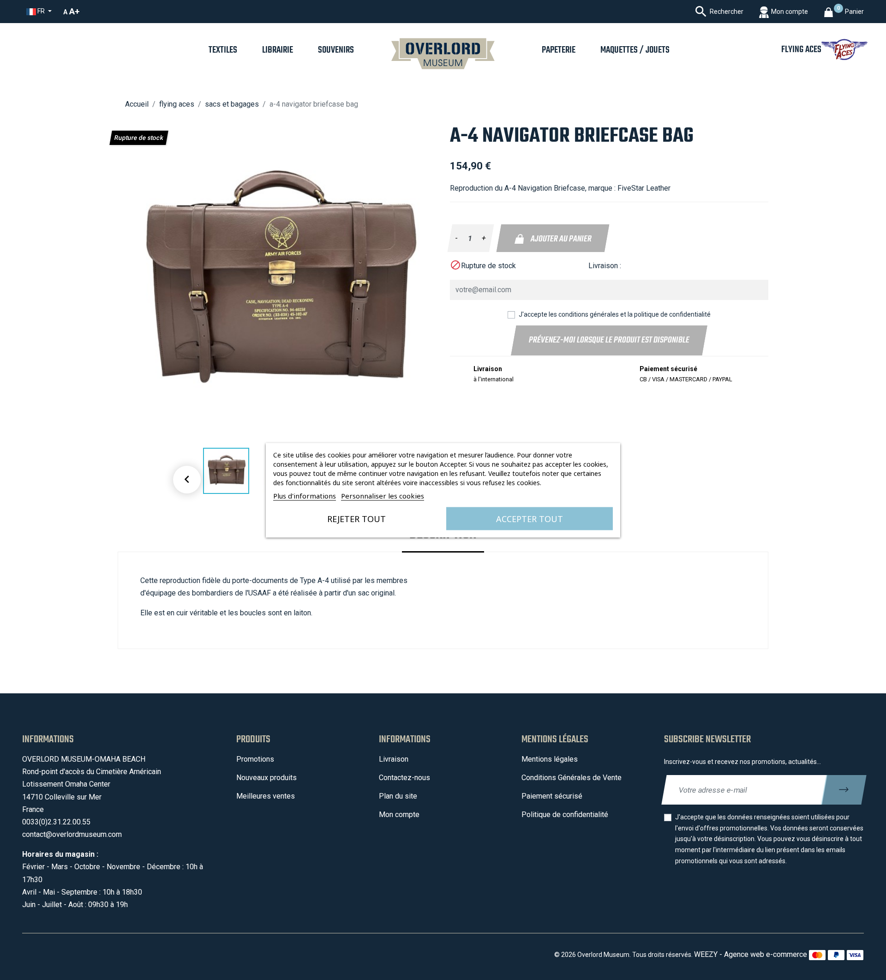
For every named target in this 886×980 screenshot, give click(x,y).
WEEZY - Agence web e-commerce (750, 954)
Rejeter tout (356, 518)
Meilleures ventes (265, 796)
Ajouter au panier (560, 239)
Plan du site (398, 796)
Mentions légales (549, 759)
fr (41, 11)
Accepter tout (529, 518)
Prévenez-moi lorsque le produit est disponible (608, 340)
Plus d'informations (304, 495)
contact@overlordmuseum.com (72, 834)
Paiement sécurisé (551, 796)
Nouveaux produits (266, 777)
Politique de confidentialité (564, 814)
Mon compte (399, 814)
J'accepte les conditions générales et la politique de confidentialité (615, 314)
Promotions (255, 759)
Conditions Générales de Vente (571, 777)
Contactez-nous (404, 777)
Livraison (393, 759)
